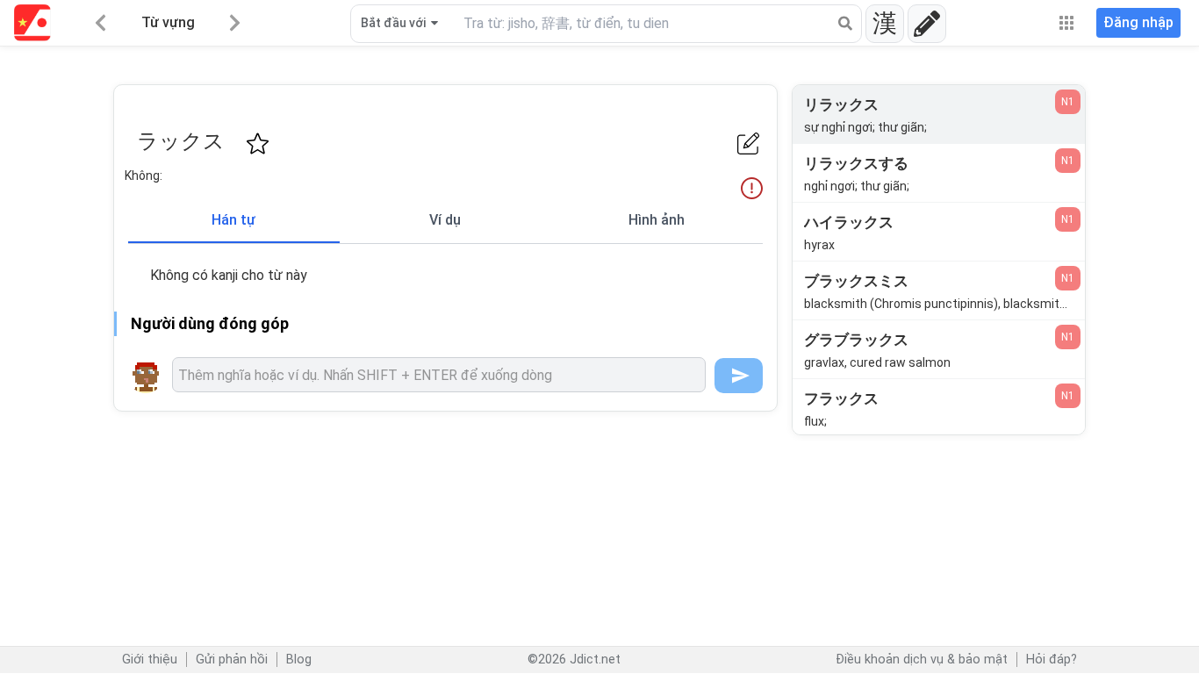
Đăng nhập (1138, 22)
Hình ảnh (656, 220)
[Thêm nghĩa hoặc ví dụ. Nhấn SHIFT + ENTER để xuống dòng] (439, 374)
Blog (299, 659)
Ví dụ (445, 220)
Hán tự (233, 220)
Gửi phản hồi (232, 659)
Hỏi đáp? (1051, 659)
